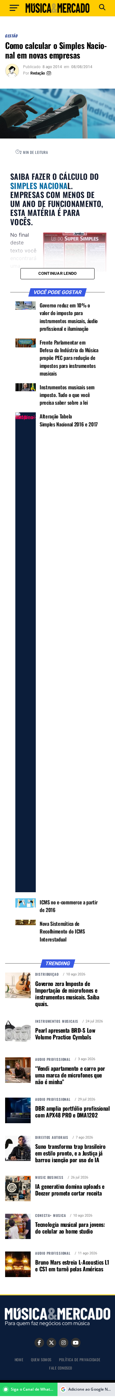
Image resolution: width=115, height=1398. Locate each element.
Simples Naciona (38, 185)
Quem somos (41, 1359)
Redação (37, 73)
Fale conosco (60, 1367)
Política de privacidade (79, 1359)
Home (19, 1359)
